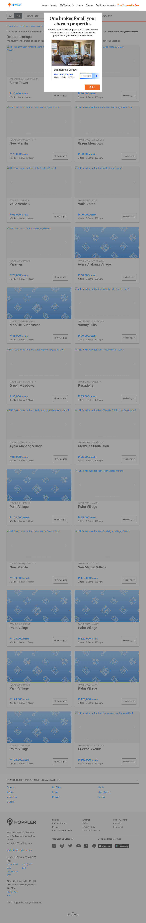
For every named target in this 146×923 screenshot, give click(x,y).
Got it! (92, 87)
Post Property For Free (128, 5)
